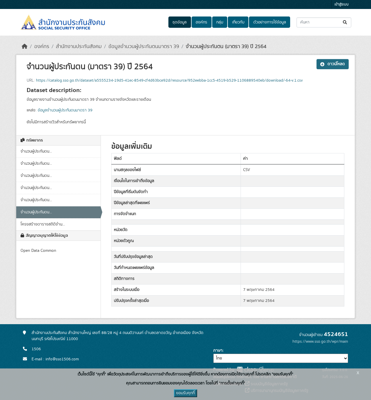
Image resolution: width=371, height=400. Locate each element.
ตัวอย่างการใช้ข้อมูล (269, 22)
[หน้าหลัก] (25, 46)
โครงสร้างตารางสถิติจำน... (43, 224)
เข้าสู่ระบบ (341, 4)
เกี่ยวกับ (238, 22)
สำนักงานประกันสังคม (79, 46)
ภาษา (218, 350)
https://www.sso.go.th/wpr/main (320, 341)
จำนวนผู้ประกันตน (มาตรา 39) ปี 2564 (226, 46)
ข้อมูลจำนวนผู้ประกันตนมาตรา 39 (143, 46)
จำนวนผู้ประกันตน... (36, 151)
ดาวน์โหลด (336, 64)
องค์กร (201, 22)
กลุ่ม (219, 22)
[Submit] (345, 22)
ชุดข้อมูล (179, 22)
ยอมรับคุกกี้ (185, 393)
